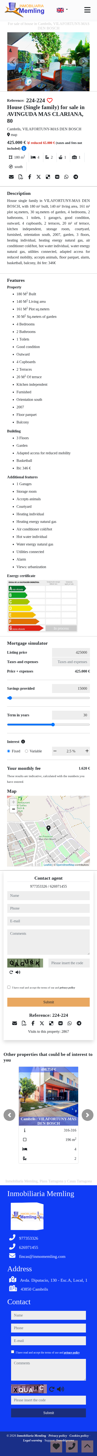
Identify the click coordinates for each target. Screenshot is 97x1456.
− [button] (13, 809)
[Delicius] (48, 177)
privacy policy (67, 987)
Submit (48, 1002)
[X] (39, 177)
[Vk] (58, 177)
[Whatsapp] (67, 177)
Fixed (16, 751)
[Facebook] (30, 177)
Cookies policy (79, 1435)
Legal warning (33, 1440)
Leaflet (48, 864)
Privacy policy (58, 1435)
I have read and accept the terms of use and (43, 987)
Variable (36, 751)
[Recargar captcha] (11, 972)
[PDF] (21, 177)
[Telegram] (75, 177)
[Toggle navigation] (87, 9)
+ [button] (13, 802)
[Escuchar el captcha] (17, 972)
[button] (9, 1115)
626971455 (58, 886)
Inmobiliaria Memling (32, 1435)
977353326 (38, 886)
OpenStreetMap (65, 864)
